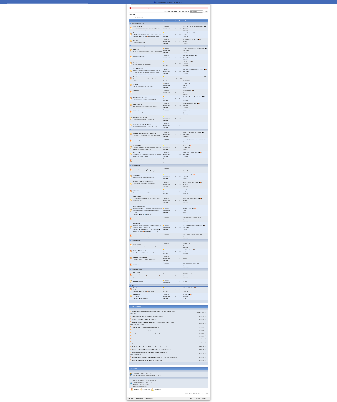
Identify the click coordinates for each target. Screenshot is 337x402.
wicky (185, 34)
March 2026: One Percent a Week (139, 319)
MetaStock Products (137, 204)
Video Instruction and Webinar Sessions (143, 181)
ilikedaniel (186, 105)
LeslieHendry (146, 333)
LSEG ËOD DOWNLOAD (137, 330)
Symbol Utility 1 (186, 273)
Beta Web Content (151, 275)
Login (183, 11)
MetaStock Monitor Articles (140, 235)
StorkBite (186, 296)
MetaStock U (136, 223)
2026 (135, 313)
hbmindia (186, 78)
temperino (186, 63)
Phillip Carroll (146, 338)
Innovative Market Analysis (138, 23)
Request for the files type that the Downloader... (193, 26)
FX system (185, 110)
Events (134, 277)
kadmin (185, 200)
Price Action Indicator (187, 249)
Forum (164, 11)
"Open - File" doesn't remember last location (142, 360)
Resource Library (136, 165)
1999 (141, 171)
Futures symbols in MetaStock (189, 263)
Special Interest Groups (137, 129)
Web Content (136, 272)
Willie (156, 360)
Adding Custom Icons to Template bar (191, 152)
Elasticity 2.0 (185, 145)
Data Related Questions (139, 56)
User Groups (136, 175)
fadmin (185, 41)
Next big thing (151, 291)
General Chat (136, 264)
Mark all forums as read (203, 301)
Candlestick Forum (144, 229)
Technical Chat (137, 244)
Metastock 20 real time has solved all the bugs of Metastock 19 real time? (149, 352)
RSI (183, 159)
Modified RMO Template (188, 287)
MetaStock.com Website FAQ (154, 36)
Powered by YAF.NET (186, 393)
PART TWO (148, 214)
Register (187, 11)
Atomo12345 (186, 28)
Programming (136, 294)
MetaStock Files (143, 291)
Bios (158, 275)
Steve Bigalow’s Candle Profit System (191, 198)
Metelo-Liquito (187, 147)
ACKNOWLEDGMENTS (188, 208)
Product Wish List (137, 104)
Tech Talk (156, 231)
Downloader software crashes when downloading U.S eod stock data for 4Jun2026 (151, 322)
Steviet (185, 141)
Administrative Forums (137, 269)
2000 (145, 171)
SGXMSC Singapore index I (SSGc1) (191, 182)
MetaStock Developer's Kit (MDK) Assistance (144, 133)
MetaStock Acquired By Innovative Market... (192, 217)
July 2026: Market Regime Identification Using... (193, 168)
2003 (156, 171)
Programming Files (144, 298)
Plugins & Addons (137, 145)
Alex (185, 219)
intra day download (136, 333)
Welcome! (135, 40)
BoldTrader (186, 265)
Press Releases (137, 219)
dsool (185, 210)
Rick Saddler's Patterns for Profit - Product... (192, 96)
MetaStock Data (143, 202)
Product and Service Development (139, 46)
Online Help (136, 32)
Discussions (132, 14)
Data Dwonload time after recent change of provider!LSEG (145, 357)
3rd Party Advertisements (139, 250)
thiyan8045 (186, 176)
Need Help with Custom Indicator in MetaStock (192, 225)
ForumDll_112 (186, 294)
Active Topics (170, 11)
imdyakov (186, 191)
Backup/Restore (186, 61)
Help (180, 11)
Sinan (185, 236)
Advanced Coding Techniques (140, 159)
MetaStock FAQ (143, 36)
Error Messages (137, 62)
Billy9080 (145, 386)
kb (140, 275)
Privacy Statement (201, 398)
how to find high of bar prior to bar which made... (193, 76)
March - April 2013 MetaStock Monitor (191, 234)
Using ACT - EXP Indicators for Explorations (192, 132)
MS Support (186, 50)
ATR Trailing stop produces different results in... (193, 139)
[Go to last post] (204, 26)
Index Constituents (187, 90)
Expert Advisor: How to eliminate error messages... (193, 32)
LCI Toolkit (135, 84)
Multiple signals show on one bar (189, 103)
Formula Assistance (138, 77)
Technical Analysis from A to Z (140, 206)
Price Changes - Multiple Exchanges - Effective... (193, 69)
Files (133, 285)
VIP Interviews (136, 190)
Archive (144, 275)
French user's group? (187, 174)
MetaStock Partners (138, 281)
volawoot (186, 184)
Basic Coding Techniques (139, 140)
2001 (148, 171)
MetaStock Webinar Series (145, 185)
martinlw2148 (187, 92)
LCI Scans (185, 83)
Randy (185, 85)
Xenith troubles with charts (188, 55)
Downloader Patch (136, 327)
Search (175, 11)
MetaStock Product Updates (140, 97)
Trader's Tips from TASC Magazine (141, 169)
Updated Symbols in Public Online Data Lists (142, 346)
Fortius (185, 245)
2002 (152, 171)
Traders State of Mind (154, 229)
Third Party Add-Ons (152, 202)
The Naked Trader (148, 231)
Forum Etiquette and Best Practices (190, 39)
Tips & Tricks (136, 152)
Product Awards (137, 196)
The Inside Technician (138, 231)
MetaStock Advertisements (140, 257)
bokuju (185, 275)
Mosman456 (186, 160)
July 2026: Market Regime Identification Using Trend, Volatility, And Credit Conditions (151, 311)
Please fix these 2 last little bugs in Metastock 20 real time (145, 349)
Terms (191, 398)
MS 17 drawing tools (136, 338)
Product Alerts (137, 49)
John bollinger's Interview (188, 189)
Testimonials (136, 110)
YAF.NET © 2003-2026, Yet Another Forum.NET (199, 393)
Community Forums (136, 240)
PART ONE (142, 214)
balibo (185, 112)
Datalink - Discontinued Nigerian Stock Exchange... (193, 48)
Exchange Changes (138, 68)
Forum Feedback (137, 26)
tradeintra (186, 251)
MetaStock (136, 90)
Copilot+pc (185, 243)
